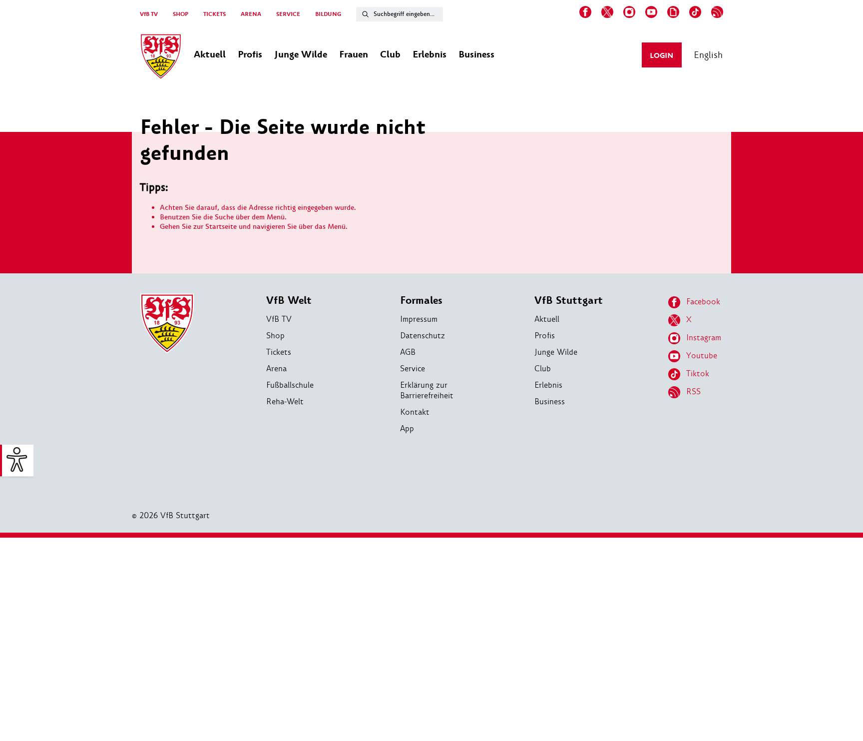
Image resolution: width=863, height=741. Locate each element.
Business (549, 401)
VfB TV (149, 14)
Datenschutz (422, 335)
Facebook (703, 301)
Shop (275, 335)
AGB (408, 352)
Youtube (701, 355)
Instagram (703, 337)
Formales (421, 300)
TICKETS (214, 14)
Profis (544, 335)
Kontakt (415, 412)
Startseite (221, 226)
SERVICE (288, 14)
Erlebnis (548, 385)
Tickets (278, 352)
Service (412, 368)
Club (542, 368)
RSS (693, 391)
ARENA (251, 14)
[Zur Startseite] (161, 57)
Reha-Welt (285, 401)
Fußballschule (290, 385)
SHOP (180, 14)
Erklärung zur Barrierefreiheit (426, 390)
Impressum (418, 319)
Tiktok (697, 373)
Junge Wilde (555, 352)
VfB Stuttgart (568, 300)
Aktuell (546, 319)
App (407, 428)
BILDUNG (328, 14)
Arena (276, 368)
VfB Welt (289, 300)
